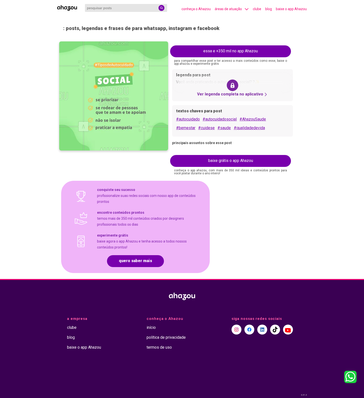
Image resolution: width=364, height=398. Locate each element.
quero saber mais (135, 260)
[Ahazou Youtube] (288, 330)
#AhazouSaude (252, 119)
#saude (224, 127)
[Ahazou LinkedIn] (262, 330)
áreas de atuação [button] (228, 9)
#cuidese (206, 127)
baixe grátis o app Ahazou (230, 160)
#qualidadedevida (249, 127)
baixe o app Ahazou (291, 9)
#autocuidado (188, 119)
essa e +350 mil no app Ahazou (230, 51)
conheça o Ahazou (196, 9)
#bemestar (185, 127)
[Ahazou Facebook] (249, 330)
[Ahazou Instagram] (236, 330)
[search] (161, 8)
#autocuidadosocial (220, 119)
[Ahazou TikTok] (275, 330)
